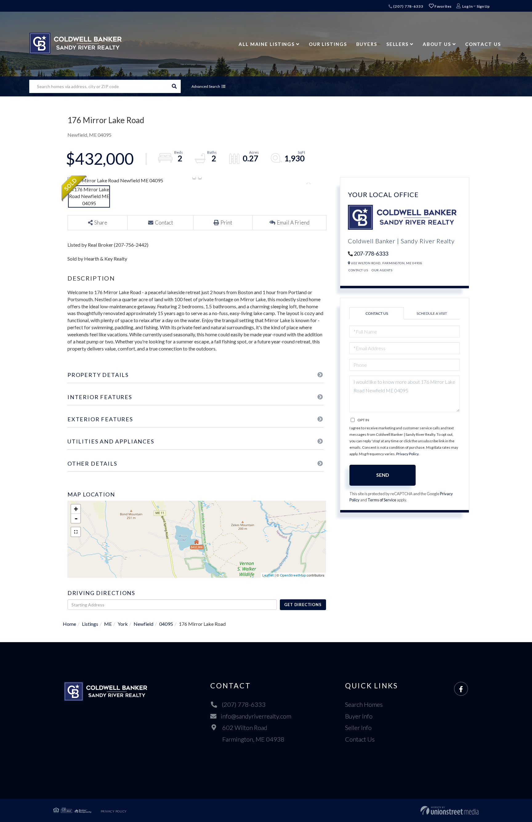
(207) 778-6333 (407, 6)
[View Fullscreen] (75, 532)
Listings (90, 624)
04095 (166, 624)
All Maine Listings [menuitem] (267, 44)
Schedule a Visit (432, 313)
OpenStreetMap (293, 575)
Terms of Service (382, 499)
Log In (467, 6)
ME (108, 624)
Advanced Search (205, 86)
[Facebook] (461, 689)
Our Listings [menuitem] (328, 44)
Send (382, 475)
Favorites (443, 6)
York (123, 624)
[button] (174, 86)
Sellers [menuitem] (397, 44)
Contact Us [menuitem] (483, 44)
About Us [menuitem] (437, 44)
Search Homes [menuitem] (364, 704)
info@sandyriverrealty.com (256, 716)
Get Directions (302, 604)
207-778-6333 (371, 253)
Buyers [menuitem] (366, 44)
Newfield (143, 624)
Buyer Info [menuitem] (359, 716)
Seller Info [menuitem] (358, 727)
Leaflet (268, 575)
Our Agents (382, 270)
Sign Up (483, 6)
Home (69, 624)
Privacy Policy (407, 453)
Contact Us (358, 270)
